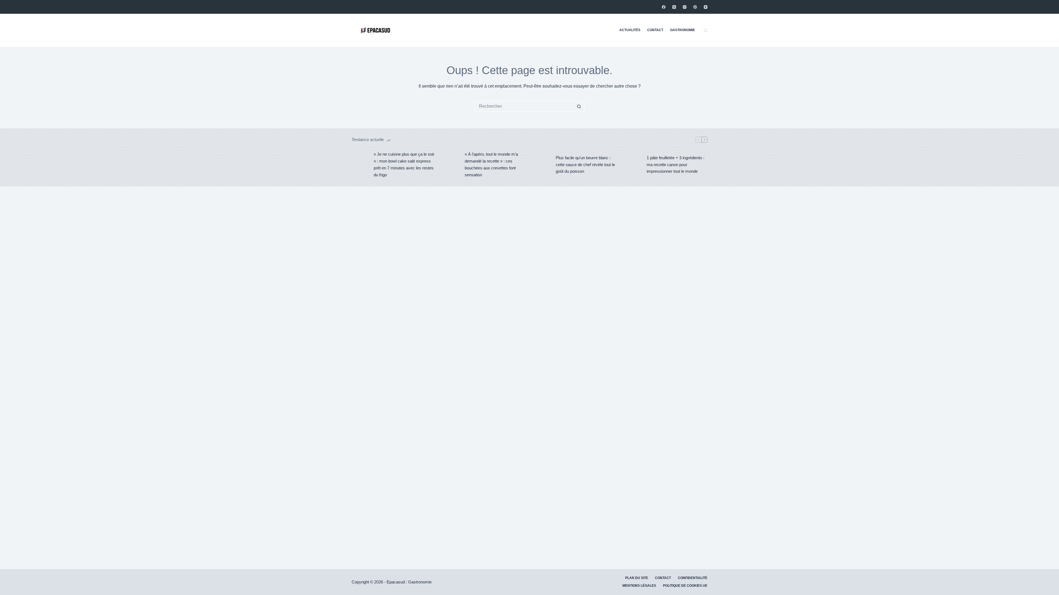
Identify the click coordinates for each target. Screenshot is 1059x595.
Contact (655, 30)
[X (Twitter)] (674, 7)
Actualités (629, 30)
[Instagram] (684, 7)
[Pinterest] (695, 7)
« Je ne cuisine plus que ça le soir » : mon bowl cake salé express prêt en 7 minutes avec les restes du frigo (404, 164)
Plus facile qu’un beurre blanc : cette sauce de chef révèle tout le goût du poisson (585, 164)
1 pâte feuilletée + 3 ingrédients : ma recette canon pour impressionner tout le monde (675, 164)
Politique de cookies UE (685, 586)
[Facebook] (663, 7)
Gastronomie (682, 30)
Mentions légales (639, 586)
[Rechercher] (705, 30)
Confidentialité (692, 578)
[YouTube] (705, 7)
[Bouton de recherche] (579, 106)
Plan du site (636, 578)
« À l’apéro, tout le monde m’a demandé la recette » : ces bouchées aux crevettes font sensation (491, 164)
